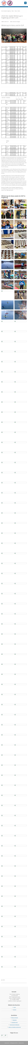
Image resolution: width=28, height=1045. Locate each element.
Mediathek (15, 1020)
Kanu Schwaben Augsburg (6, 10)
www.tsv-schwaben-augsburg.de (14, 1027)
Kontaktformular (14, 1022)
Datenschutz (21, 1043)
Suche (14, 1007)
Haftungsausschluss (14, 1043)
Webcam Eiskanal (14, 1017)
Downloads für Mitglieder (14, 1024)
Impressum (7, 1043)
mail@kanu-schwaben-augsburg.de (14, 1001)
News (13, 10)
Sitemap (14, 1009)
